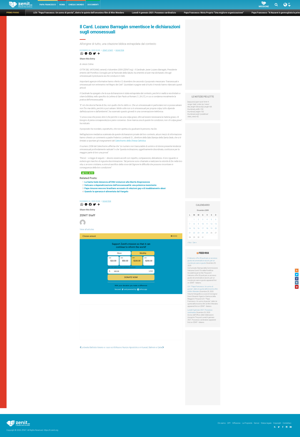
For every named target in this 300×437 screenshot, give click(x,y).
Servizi (256, 423)
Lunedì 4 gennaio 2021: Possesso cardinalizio (131, 12)
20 (216, 228)
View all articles (87, 229)
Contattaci (287, 423)
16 (198, 228)
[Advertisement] (131, 324)
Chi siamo (222, 423)
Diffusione (236, 423)
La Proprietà (247, 423)
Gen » (195, 242)
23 (198, 233)
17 (203, 228)
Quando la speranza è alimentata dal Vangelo (106, 191)
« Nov (190, 242)
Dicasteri (120, 50)
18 (207, 228)
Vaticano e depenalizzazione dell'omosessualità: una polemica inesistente (120, 185)
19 (211, 228)
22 (194, 233)
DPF (229, 423)
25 (207, 233)
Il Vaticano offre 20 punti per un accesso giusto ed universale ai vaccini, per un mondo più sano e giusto (202, 260)
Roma (62, 5)
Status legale (266, 423)
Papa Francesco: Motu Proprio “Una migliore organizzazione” (191, 12)
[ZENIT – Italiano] (23, 5)
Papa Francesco (47, 5)
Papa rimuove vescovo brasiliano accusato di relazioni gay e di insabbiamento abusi (125, 188)
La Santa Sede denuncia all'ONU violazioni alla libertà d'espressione (117, 182)
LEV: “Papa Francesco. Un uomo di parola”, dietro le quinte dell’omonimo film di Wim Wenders (56, 12)
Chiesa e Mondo (76, 5)
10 (203, 224)
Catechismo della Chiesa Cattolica (130, 140)
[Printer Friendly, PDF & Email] (87, 172)
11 (207, 224)
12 (211, 224)
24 (203, 233)
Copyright (277, 423)
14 (190, 228)
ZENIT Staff (108, 50)
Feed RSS (204, 253)
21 (190, 233)
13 (216, 224)
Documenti (93, 5)
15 (194, 228)
